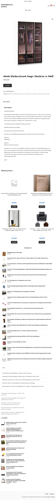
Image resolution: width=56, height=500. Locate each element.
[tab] (6, 102)
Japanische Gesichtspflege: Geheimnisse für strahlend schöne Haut (20, 376)
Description (6, 101)
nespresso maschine (37, 94)
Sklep (46, 494)
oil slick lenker (46, 94)
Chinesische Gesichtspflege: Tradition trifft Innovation (17, 373)
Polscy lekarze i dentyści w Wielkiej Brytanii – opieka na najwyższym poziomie (23, 386)
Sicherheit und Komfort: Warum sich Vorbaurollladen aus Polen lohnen (21, 380)
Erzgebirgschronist (7, 6)
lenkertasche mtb (18, 94)
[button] (28, 10)
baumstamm (10, 94)
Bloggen (52, 494)
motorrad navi (27, 94)
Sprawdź (7, 85)
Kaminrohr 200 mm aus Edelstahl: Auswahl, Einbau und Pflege (18, 383)
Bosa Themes (51, 497)
